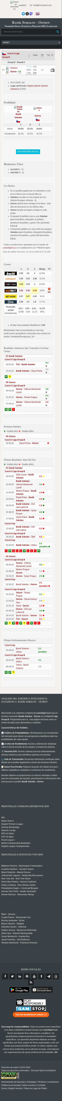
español (22, 5)
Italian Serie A (7, 821)
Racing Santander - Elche (12, 920)
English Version (15, 1088)
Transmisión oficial (28, 151)
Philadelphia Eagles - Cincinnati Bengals (19, 888)
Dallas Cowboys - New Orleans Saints (18, 885)
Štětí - (25, 364)
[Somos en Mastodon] (31, 13)
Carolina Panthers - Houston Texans (17, 869)
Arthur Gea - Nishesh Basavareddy (16, 933)
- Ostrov (26, 545)
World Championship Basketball (15, 843)
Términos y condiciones (48, 1082)
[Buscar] (58, 31)
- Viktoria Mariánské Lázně (24, 484)
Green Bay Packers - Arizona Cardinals (18, 882)
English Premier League (12, 824)
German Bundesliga (10, 827)
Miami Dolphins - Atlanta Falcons (16, 872)
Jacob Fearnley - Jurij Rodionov (15, 939)
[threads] (56, 976)
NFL (3, 817)
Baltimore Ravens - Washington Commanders (21, 866)
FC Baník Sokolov (14, 356)
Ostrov (38, 116)
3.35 (28, 290)
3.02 (21, 290)
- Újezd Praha (29, 371)
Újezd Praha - (29, 443)
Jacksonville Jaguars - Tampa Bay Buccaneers (22, 875)
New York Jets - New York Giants (16, 878)
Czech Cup (10, 523)
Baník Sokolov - (26, 584)
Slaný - (22, 606)
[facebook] (5, 976)
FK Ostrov (10, 382)
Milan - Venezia (8, 914)
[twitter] (12, 976)
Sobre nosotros (29, 1085)
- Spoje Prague (26, 576)
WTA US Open (7, 833)
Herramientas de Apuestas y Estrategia (18, 1082)
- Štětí (25, 537)
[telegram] (49, 976)
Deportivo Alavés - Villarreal (13, 927)
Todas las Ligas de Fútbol (35, 1088)
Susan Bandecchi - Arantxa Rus (15, 936)
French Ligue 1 (8, 840)
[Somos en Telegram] (23, 13)
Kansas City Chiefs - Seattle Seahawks (18, 891)
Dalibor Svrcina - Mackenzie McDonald (18, 930)
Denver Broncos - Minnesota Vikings (17, 894)
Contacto (41, 1085)
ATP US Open (7, 837)
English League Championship (15, 846)
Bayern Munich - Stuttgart (12, 923)
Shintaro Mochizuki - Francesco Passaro (19, 943)
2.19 (35, 290)
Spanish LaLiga (8, 830)
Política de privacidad (11, 1085)
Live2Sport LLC (10, 248)
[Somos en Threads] (27, 13)
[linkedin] (20, 976)
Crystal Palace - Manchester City (16, 917)
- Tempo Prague (26, 397)
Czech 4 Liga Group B (15, 359)
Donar (4, 1088)
